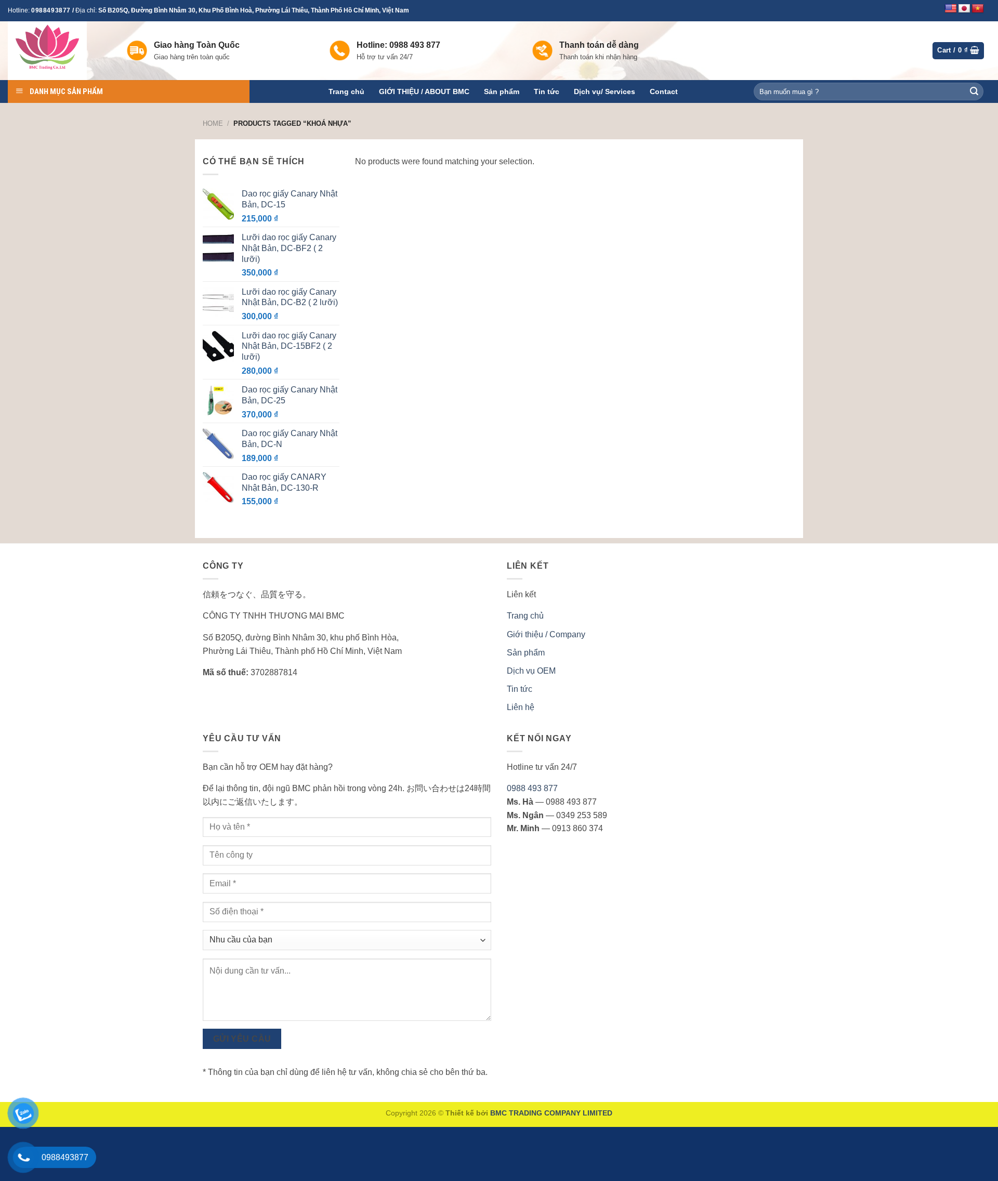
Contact (664, 91)
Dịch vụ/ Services (604, 91)
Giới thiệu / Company (546, 634)
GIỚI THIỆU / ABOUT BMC (424, 91)
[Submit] (974, 91)
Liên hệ (520, 707)
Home (213, 123)
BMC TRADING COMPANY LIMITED (551, 1113)
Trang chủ (346, 91)
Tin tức (546, 91)
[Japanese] (964, 9)
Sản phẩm (501, 91)
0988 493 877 (532, 788)
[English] (950, 9)
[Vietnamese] (977, 9)
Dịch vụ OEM (531, 670)
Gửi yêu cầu (242, 1038)
